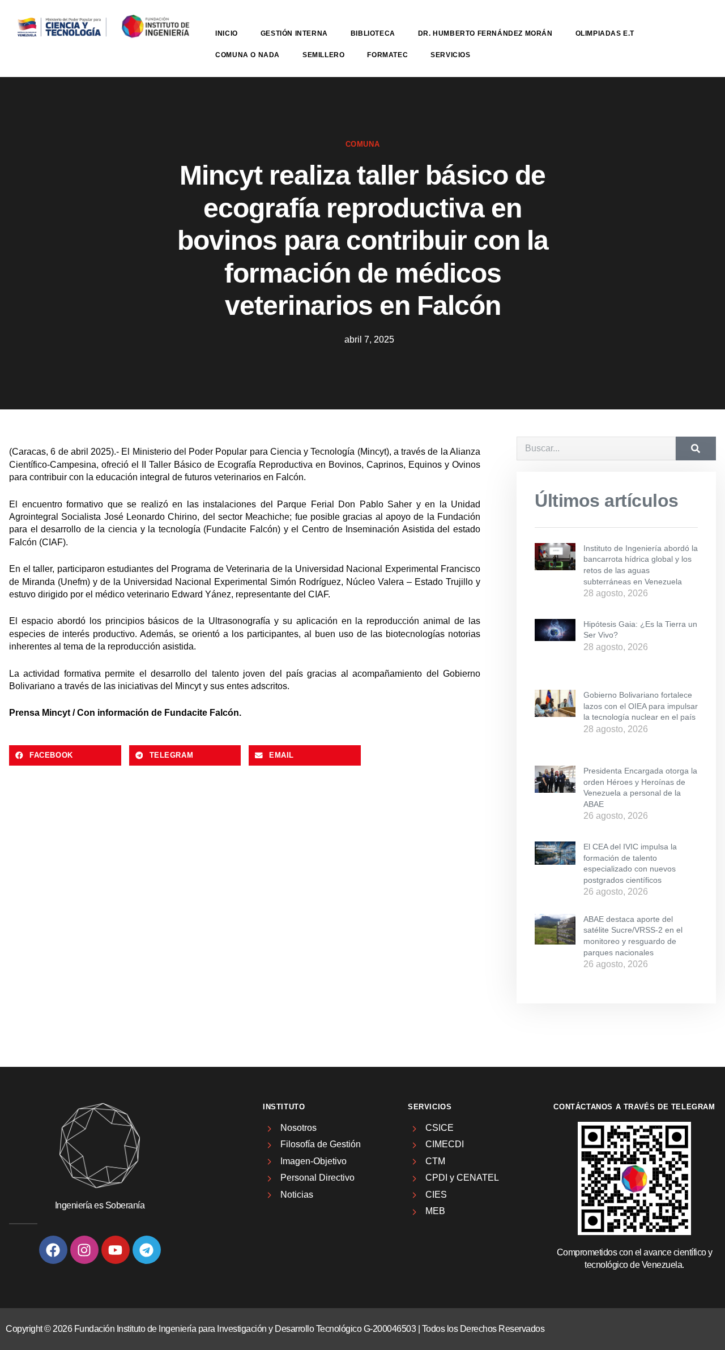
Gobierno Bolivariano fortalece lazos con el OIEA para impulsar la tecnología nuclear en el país (640, 705)
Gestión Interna (294, 33)
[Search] (696, 448)
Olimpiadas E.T (604, 33)
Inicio (226, 33)
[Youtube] (115, 1250)
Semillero (323, 55)
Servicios (450, 55)
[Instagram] (84, 1250)
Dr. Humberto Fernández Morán (485, 33)
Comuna (363, 144)
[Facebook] (53, 1250)
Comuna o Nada (247, 55)
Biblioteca (373, 33)
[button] (65, 755)
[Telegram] (147, 1250)
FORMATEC (387, 55)
